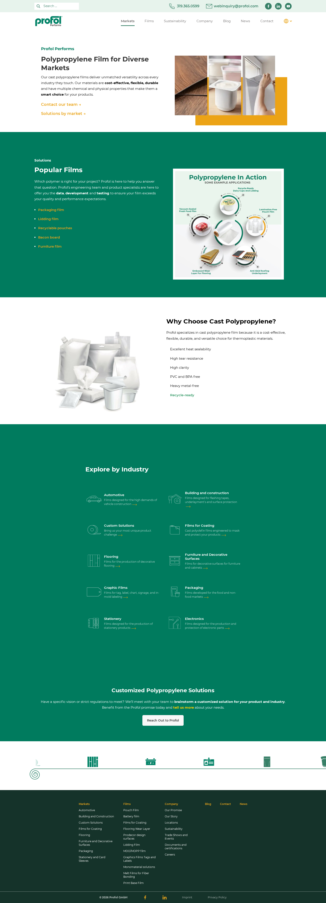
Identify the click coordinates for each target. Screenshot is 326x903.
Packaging (86, 851)
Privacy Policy (217, 897)
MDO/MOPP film (134, 851)
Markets (84, 804)
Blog (208, 804)
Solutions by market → (63, 114)
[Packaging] (174, 592)
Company (171, 804)
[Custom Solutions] (93, 530)
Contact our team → (61, 104)
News (243, 804)
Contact (225, 804)
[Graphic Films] (93, 592)
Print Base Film (133, 883)
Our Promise (173, 810)
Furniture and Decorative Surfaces (95, 843)
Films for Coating (90, 828)
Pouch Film (131, 810)
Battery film (131, 816)
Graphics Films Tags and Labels (139, 859)
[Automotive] (94, 499)
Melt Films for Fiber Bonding (136, 874)
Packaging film (51, 210)
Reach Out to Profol (163, 720)
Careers (170, 854)
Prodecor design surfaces (134, 836)
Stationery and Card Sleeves (92, 859)
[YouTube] (288, 6)
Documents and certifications (176, 846)
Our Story (171, 816)
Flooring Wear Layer (136, 828)
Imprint (187, 897)
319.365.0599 (188, 6)
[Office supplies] (93, 623)
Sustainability (174, 828)
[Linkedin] (278, 6)
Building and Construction (96, 816)
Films (127, 804)
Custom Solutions (91, 822)
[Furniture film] (174, 561)
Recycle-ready (182, 395)
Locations (171, 822)
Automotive (87, 810)
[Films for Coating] (175, 530)
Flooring (84, 835)
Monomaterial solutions (139, 867)
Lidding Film (131, 844)
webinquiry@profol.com (236, 6)
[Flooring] (93, 561)
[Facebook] (268, 6)
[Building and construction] (174, 499)
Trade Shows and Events (176, 836)
